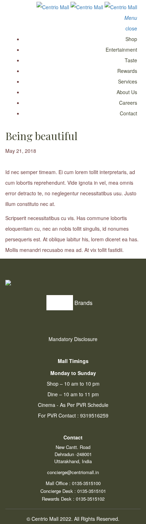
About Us (127, 92)
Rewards (127, 70)
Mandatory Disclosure (73, 338)
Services (127, 81)
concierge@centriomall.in (73, 472)
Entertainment (121, 49)
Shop (131, 38)
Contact (128, 113)
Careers (128, 102)
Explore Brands (73, 303)
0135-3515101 (91, 491)
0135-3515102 (90, 498)
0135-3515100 (86, 483)
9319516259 (94, 415)
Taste (131, 60)
